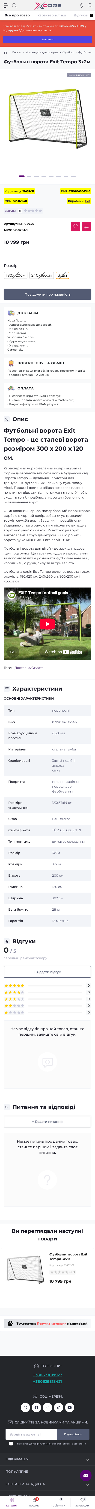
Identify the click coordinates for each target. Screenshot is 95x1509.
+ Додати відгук (47, 972)
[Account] (90, 5)
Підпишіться (73, 1434)
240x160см (41, 275)
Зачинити (47, 39)
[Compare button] (86, 226)
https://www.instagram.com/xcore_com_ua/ (47, 1407)
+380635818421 (47, 1381)
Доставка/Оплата (29, 668)
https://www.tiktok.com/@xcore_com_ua (58, 1407)
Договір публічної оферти (45, 1443)
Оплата (26, 388)
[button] (22, 176)
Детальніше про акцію (36, 30)
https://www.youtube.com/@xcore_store (69, 1407)
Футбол (68, 52)
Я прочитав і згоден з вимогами (50, 1443)
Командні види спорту (42, 52)
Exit (87, 201)
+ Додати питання (47, 1122)
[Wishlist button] (75, 226)
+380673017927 (47, 1375)
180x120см (15, 275)
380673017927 (25, 1407)
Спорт (16, 52)
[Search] (14, 5)
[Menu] (6, 5)
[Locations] (81, 5)
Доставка (28, 313)
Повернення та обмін (41, 363)
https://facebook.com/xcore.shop (36, 1407)
